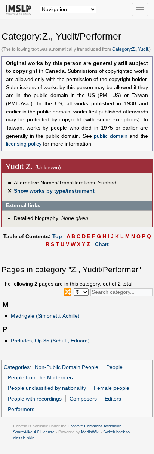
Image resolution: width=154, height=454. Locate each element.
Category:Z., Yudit (130, 49)
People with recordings (35, 399)
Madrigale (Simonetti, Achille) (45, 316)
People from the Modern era (41, 377)
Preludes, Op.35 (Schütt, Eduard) (50, 340)
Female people (111, 388)
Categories (17, 367)
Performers (21, 409)
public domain (110, 136)
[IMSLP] (20, 9)
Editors (113, 399)
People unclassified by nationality (47, 388)
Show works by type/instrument (54, 191)
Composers (83, 399)
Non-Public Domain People (66, 367)
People (114, 367)
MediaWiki (90, 432)
